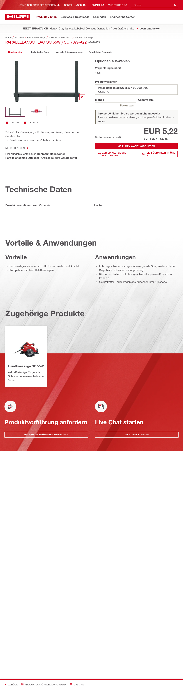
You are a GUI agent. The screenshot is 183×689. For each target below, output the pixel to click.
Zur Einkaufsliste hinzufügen (114, 154)
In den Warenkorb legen (138, 146)
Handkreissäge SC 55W (26, 366)
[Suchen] (175, 5)
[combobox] (154, 5)
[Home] (17, 17)
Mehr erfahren (15, 147)
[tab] (15, 52)
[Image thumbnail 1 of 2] (15, 112)
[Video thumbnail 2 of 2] (37, 111)
